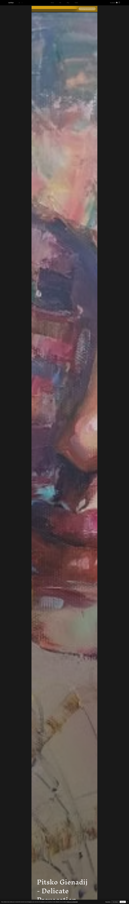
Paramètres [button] (107, 902)
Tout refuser (115, 902)
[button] (119, 2)
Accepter (123, 902)
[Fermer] (127, 902)
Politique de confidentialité (72, 902)
